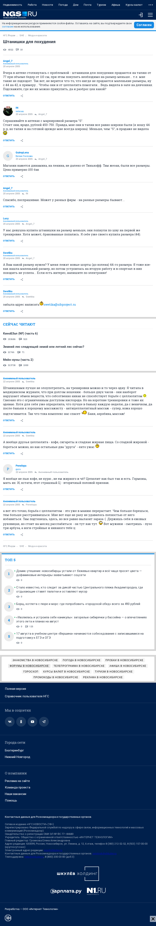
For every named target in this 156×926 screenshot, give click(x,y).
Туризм (101, 4)
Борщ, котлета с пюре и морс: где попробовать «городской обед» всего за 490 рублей (78, 604)
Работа (32, 4)
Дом (75, 4)
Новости (47, 4)
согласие (7, 26)
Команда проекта (17, 787)
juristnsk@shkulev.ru (105, 853)
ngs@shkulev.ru (53, 850)
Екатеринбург (14, 750)
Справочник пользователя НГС (27, 696)
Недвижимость (12, 4)
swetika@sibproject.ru (59, 304)
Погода (63, 4)
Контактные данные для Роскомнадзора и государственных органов (48, 816)
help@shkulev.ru (34, 856)
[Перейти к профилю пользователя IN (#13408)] (8, 111)
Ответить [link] (9, 95)
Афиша (116, 4)
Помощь (11, 800)
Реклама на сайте (17, 781)
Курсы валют (134, 4)
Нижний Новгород (17, 757)
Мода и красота (37, 35)
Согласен (144, 25)
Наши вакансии (15, 794)
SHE (22, 35)
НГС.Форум (9, 35)
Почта (87, 4)
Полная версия (15, 689)
